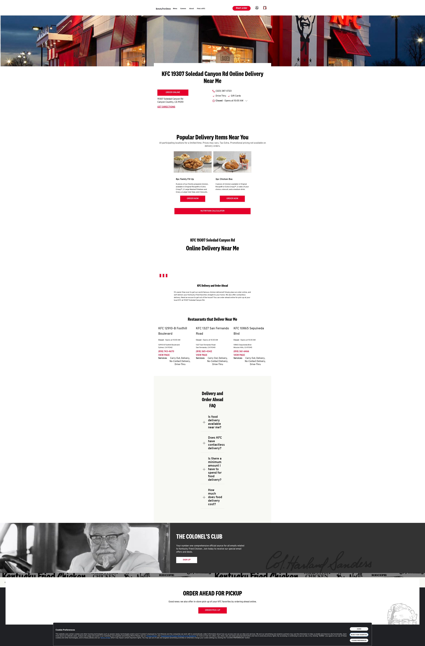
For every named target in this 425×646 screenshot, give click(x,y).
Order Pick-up (212, 610)
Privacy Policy (151, 636)
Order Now (193, 199)
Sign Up (186, 560)
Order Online (173, 93)
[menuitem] (175, 9)
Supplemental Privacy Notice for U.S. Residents (178, 636)
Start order (241, 8)
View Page (164, 355)
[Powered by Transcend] (59, 643)
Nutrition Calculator (212, 211)
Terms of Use (105, 638)
